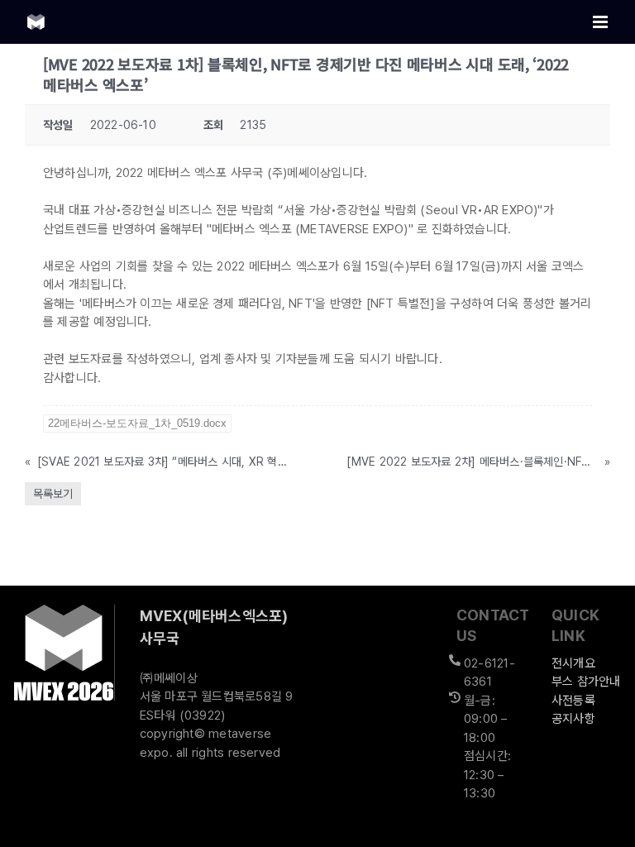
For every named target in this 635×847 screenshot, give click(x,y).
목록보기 (53, 493)
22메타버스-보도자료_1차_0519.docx (137, 423)
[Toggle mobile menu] (601, 22)
